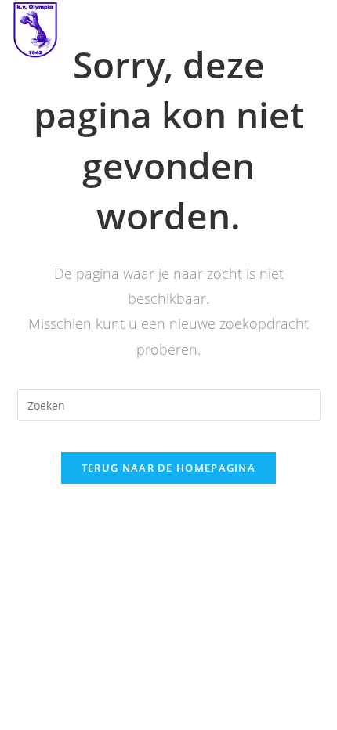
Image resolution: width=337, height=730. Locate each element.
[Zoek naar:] (169, 403)
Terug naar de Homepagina (168, 468)
